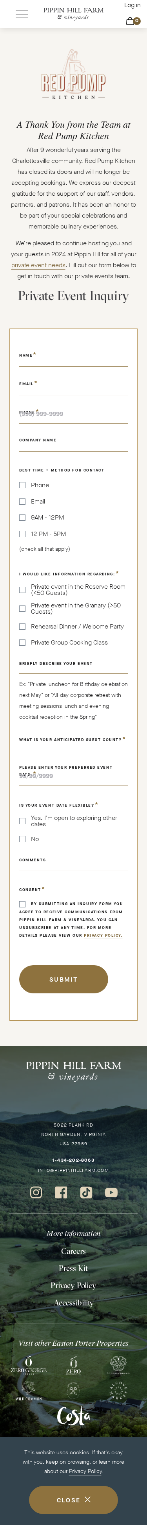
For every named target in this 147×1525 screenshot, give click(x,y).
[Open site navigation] (22, 14)
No (35, 839)
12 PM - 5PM (48, 534)
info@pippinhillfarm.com (73, 1170)
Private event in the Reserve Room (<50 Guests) (78, 590)
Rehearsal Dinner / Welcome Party (77, 626)
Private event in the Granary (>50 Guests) (76, 608)
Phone (40, 485)
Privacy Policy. (103, 935)
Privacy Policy (85, 1471)
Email (38, 501)
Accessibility (74, 1302)
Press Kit (73, 1268)
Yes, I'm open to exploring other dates (74, 821)
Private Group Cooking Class (69, 642)
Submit (63, 979)
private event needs (38, 265)
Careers (73, 1251)
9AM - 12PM (47, 517)
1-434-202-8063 (73, 1160)
